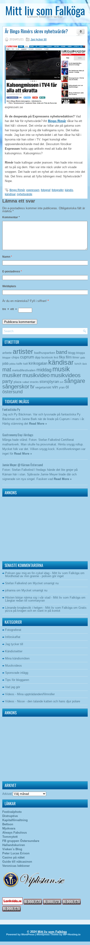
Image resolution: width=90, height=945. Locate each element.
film (69, 357)
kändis (69, 190)
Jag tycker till (38, 39)
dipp (37, 357)
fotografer (57, 190)
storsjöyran (49, 381)
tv (32, 387)
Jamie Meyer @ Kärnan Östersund (22, 464)
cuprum (27, 357)
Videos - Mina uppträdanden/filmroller (30, 694)
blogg (71, 353)
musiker (11, 375)
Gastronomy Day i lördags (17, 434)
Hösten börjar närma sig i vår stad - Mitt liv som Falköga (42, 597)
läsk (84, 363)
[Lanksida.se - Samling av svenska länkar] (12, 903)
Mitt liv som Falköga (45, 10)
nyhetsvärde (24, 194)
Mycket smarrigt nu (46, 583)
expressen (32, 190)
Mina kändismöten (17, 658)
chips (15, 357)
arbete (7, 353)
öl (67, 387)
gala (82, 357)
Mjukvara (8, 828)
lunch (78, 363)
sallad (25, 382)
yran (62, 387)
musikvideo (36, 375)
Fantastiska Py (11, 409)
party (7, 381)
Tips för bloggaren (17, 680)
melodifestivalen (24, 370)
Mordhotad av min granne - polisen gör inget (34, 576)
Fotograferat (13, 630)
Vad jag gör (12, 687)
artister (23, 351)
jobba (12, 363)
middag (43, 369)
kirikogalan (38, 363)
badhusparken (44, 353)
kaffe (19, 363)
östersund (12, 391)
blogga (80, 353)
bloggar (6, 357)
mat (6, 370)
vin (55, 387)
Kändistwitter (13, 651)
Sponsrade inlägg (16, 672)
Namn (7, 256)
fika (62, 357)
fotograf (45, 190)
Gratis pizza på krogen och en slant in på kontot (46, 609)
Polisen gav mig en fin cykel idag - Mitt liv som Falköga (42, 573)
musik (61, 369)
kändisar (10, 194)
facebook (47, 357)
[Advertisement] (31, 528)
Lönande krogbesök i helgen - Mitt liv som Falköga (38, 607)
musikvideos (66, 375)
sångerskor (15, 386)
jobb (5, 363)
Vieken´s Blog (12, 849)
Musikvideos (13, 665)
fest (56, 357)
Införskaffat (12, 637)
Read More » (38, 423)
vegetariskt (43, 387)
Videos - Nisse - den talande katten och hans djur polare (42, 701)
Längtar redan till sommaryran (25, 600)
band (61, 352)
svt (61, 382)
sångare (74, 381)
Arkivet (7, 794)
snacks (34, 382)
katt (25, 363)
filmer (75, 357)
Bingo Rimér (57, 121)
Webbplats (9, 286)
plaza (17, 382)
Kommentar (11, 217)
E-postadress (12, 271)
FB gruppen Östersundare (20, 841)
